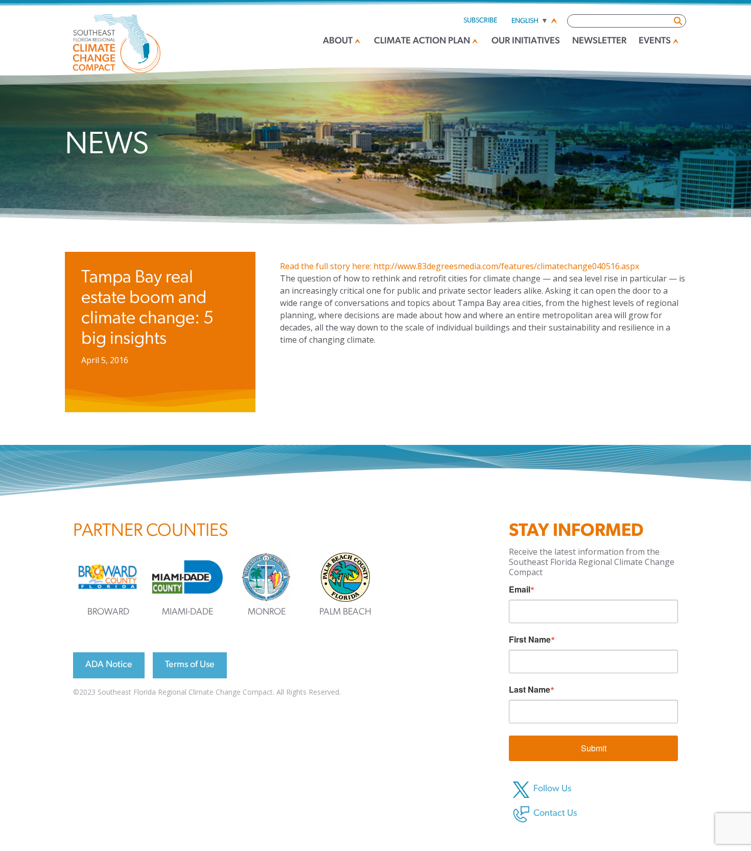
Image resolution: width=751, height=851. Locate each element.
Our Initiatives (525, 41)
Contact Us (555, 813)
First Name (530, 639)
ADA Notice (108, 665)
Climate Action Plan (422, 41)
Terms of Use (190, 665)
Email (519, 589)
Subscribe (480, 21)
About (338, 41)
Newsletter (599, 41)
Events (655, 41)
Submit (593, 748)
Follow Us (552, 789)
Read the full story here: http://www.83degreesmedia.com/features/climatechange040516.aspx (459, 266)
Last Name (529, 689)
